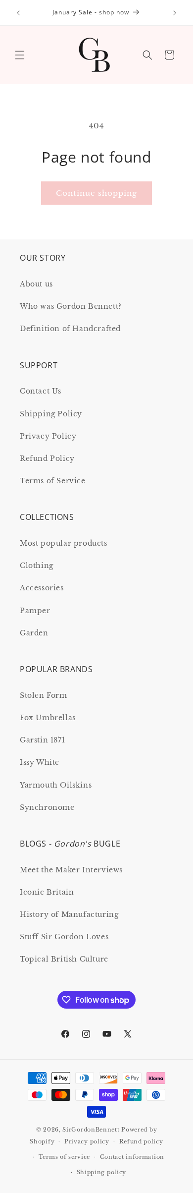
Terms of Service (53, 480)
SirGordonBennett (90, 1129)
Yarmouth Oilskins (56, 785)
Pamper (35, 610)
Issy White (39, 762)
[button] (20, 55)
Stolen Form (43, 695)
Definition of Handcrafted (70, 328)
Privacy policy (86, 1141)
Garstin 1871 (42, 740)
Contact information (132, 1156)
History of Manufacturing (69, 914)
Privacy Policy (48, 436)
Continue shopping (96, 193)
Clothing (36, 565)
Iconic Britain (47, 892)
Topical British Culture (64, 959)
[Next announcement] (175, 13)
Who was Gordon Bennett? (71, 306)
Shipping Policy (51, 413)
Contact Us (40, 391)
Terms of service (64, 1156)
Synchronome (47, 807)
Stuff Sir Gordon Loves (64, 936)
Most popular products (63, 543)
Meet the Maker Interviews (71, 869)
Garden (34, 632)
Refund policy (141, 1141)
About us (36, 284)
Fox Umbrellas (48, 717)
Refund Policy (47, 458)
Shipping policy (102, 1172)
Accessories (42, 587)
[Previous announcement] (18, 13)
